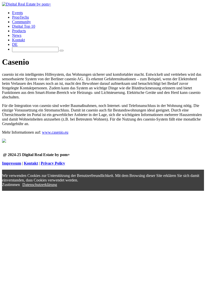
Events (17, 13)
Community (21, 22)
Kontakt (18, 40)
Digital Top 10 (23, 26)
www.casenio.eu (55, 132)
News (16, 35)
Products (19, 31)
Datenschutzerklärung (39, 184)
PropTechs (20, 17)
